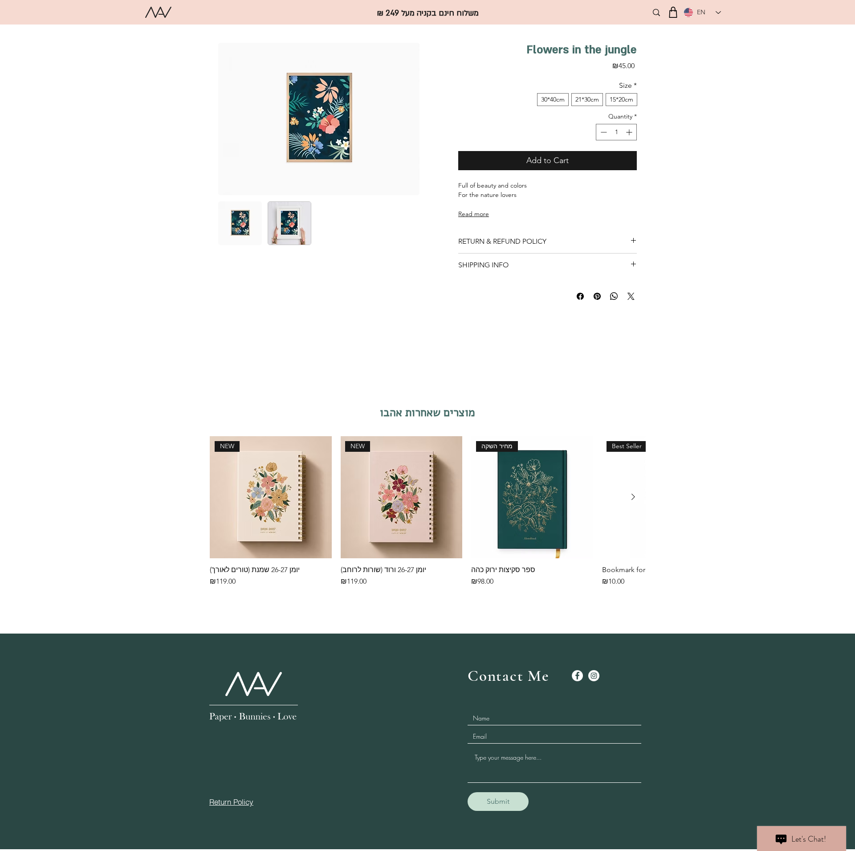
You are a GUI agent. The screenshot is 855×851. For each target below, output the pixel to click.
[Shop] (673, 12)
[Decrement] (602, 132)
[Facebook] (577, 675)
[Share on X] (631, 296)
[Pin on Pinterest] (597, 296)
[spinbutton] (616, 132)
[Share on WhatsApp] (614, 296)
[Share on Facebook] (580, 296)
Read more (473, 214)
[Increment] (629, 132)
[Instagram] (593, 675)
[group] (427, 516)
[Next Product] (633, 496)
